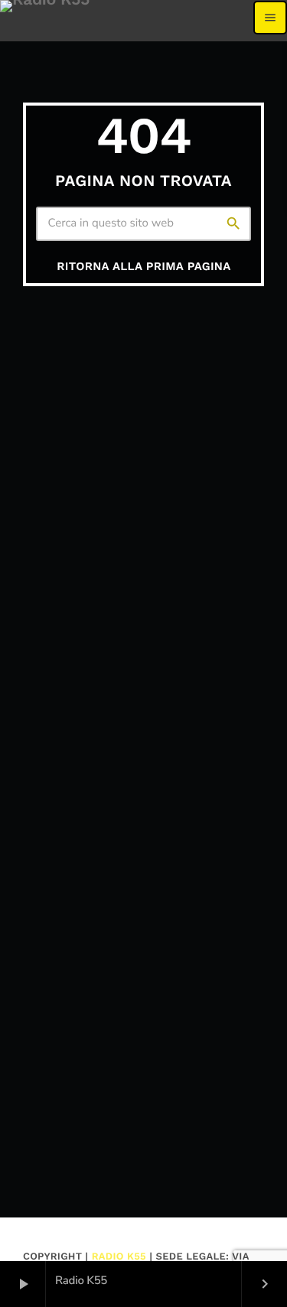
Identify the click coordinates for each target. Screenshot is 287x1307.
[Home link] (45, 17)
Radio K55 (119, 1257)
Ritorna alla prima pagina (143, 266)
